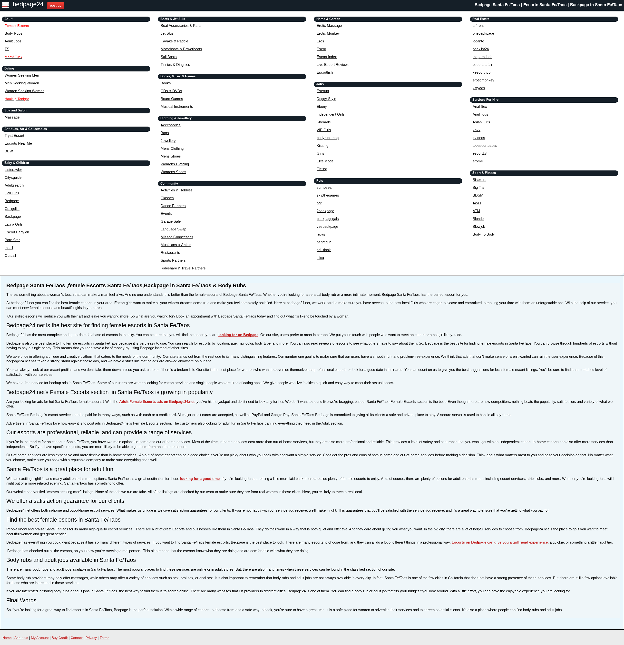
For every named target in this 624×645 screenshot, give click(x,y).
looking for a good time (200, 478)
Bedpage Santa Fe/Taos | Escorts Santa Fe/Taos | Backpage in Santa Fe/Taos (548, 4)
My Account (40, 638)
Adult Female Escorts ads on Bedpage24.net (157, 401)
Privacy (91, 638)
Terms (104, 638)
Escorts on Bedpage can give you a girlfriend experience (500, 542)
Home (7, 638)
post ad (55, 5)
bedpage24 (28, 4)
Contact (77, 638)
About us (21, 638)
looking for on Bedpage (238, 335)
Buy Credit (60, 638)
